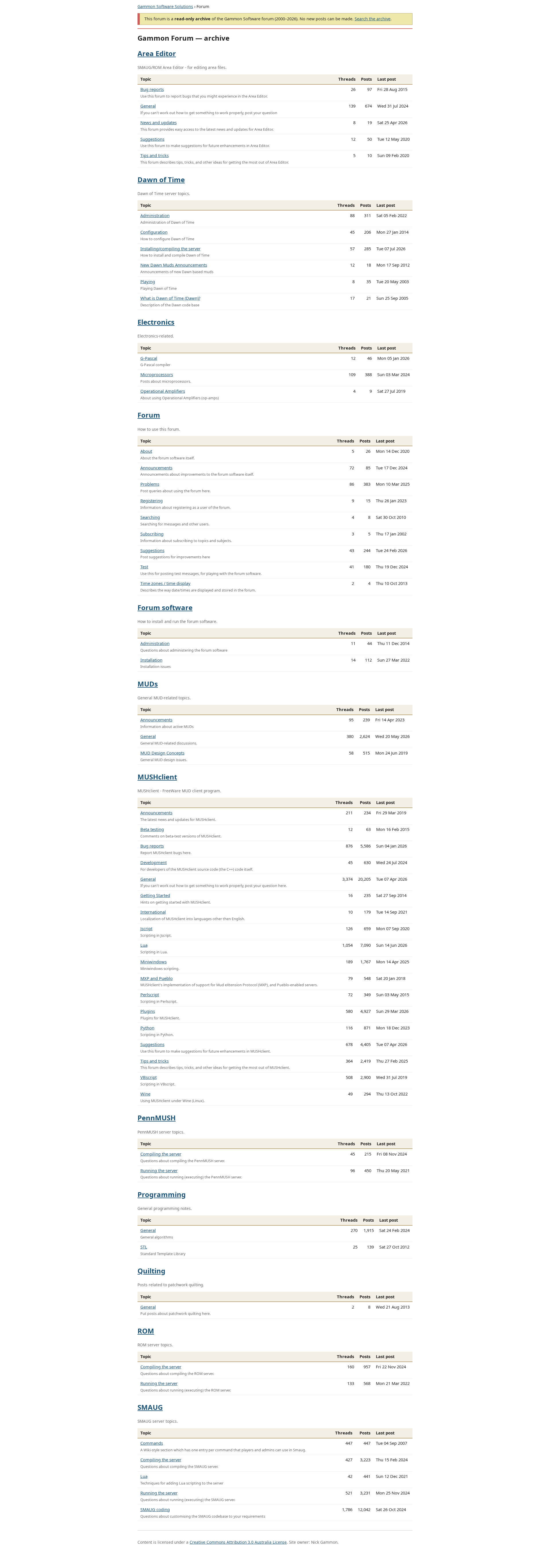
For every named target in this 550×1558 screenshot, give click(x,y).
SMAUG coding (155, 1509)
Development (153, 862)
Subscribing (152, 534)
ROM (146, 1330)
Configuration (154, 232)
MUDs (148, 683)
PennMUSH (157, 1117)
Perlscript (149, 994)
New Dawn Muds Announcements (173, 265)
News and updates (158, 122)
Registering (151, 500)
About (146, 451)
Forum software (165, 607)
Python (147, 1028)
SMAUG (150, 1407)
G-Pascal (148, 358)
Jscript (146, 928)
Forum (149, 415)
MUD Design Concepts (162, 753)
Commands (151, 1443)
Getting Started (155, 895)
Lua (144, 945)
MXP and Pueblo (156, 978)
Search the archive (372, 18)
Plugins (147, 1011)
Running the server (159, 1170)
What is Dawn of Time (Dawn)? (170, 298)
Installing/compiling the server (170, 248)
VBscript (148, 1077)
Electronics (156, 322)
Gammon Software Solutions (165, 6)
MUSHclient (157, 776)
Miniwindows (153, 961)
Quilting (151, 1270)
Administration (155, 215)
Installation (151, 660)
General (148, 106)
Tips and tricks (154, 155)
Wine (145, 1094)
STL (143, 1247)
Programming (162, 1194)
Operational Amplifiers (162, 391)
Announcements (156, 468)
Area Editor (157, 53)
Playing (147, 281)
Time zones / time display (165, 583)
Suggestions (152, 139)
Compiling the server (160, 1154)
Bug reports (152, 89)
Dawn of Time (161, 179)
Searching (150, 517)
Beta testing (152, 829)
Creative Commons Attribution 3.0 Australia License (238, 1542)
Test (144, 566)
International (153, 912)
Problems (149, 484)
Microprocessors (156, 374)
